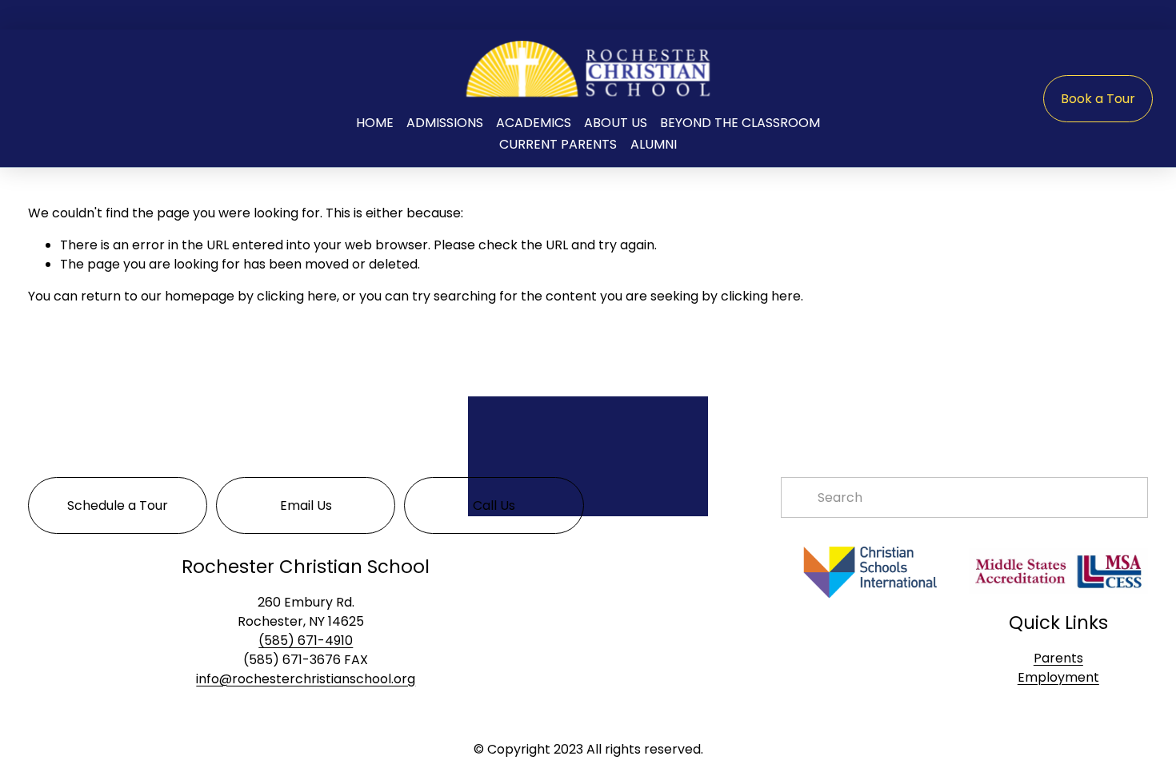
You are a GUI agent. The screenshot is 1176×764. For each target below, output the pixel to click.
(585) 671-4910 (305, 640)
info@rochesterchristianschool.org (305, 679)
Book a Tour (1098, 99)
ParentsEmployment (1058, 667)
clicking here (297, 296)
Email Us (306, 505)
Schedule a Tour (117, 505)
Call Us (494, 505)
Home (375, 122)
